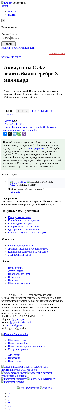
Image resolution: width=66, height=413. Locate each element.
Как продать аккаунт (20, 223)
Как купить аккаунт (19, 217)
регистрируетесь (36, 148)
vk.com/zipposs (13, 325)
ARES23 (21, 181)
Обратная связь (17, 340)
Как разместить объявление (24, 226)
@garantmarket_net (20, 322)
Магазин (13, 11)
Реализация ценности (20, 245)
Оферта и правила (18, 349)
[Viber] (24, 134)
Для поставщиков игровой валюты (28, 248)
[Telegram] (15, 134)
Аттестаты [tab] (14, 354)
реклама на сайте (57, 53)
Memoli (8, 120)
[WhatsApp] (19, 134)
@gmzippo (18, 319)
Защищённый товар (19, 254)
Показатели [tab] (14, 361)
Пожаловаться (12, 114)
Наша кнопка (16, 267)
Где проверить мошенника (23, 229)
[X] (10, 134)
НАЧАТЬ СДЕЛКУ (43, 110)
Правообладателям (19, 273)
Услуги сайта (15, 270)
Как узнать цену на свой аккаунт (27, 232)
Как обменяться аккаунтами (24, 220)
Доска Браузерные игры (18, 127)
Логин (6, 34)
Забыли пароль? (10, 47)
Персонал (13, 280)
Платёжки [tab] (14, 357)
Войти (12, 14)
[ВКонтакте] (5, 134)
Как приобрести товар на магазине (28, 251)
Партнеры (14, 277)
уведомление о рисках (14, 375)
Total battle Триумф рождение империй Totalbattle (29, 128)
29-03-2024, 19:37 (14, 123)
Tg (9, 405)
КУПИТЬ (22, 111)
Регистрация (27, 47)
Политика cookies (18, 343)
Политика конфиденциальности (26, 346)
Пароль (5, 37)
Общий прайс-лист (19, 283)
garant (4, 5)
